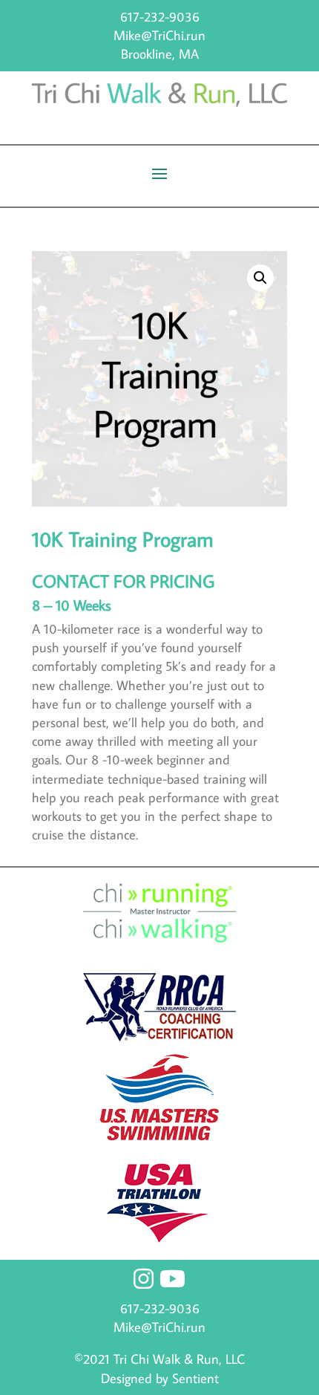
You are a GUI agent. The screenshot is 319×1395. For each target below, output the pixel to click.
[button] (260, 277)
